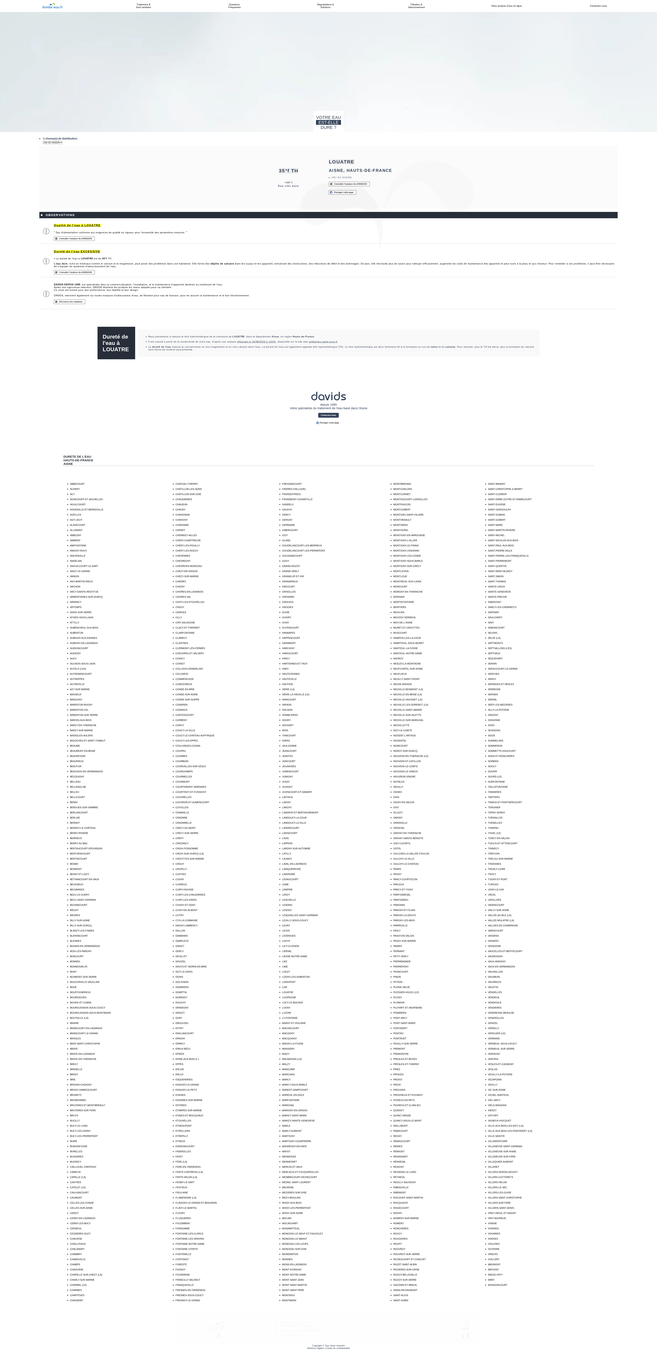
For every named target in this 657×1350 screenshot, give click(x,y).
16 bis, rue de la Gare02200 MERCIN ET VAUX (297, 1324)
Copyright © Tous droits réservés (328, 1345)
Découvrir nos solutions (70, 302)
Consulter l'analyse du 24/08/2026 (350, 184)
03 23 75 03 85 (290, 1330)
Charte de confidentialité (338, 1348)
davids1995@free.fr (293, 1335)
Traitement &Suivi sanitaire (143, 6)
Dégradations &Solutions (325, 6)
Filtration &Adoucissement (416, 6)
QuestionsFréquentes (234, 6)
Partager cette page (343, 192)
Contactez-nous (598, 5)
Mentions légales (315, 1348)
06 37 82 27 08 (311, 1330)
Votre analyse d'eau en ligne (507, 5)
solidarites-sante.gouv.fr (323, 341)
